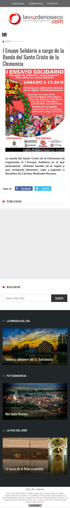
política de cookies (35, 500)
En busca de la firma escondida (24, 468)
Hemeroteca (36, 4)
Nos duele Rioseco (16, 413)
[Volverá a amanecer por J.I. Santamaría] (35, 346)
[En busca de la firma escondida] (35, 456)
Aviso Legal (18, 4)
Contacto (52, 4)
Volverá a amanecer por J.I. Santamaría (29, 359)
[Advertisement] (35, 244)
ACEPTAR (35, 506)
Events (8, 42)
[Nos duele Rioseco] (35, 401)
